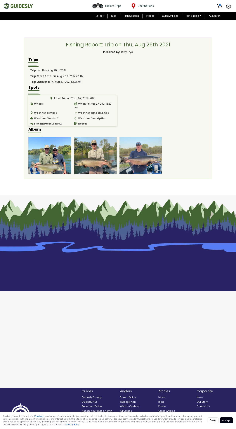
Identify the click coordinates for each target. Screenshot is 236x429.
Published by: (111, 52)
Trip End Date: (40, 82)
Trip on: (35, 70)
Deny (213, 420)
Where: (39, 104)
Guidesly (39, 416)
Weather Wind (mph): (92, 113)
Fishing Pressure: (45, 123)
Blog (113, 15)
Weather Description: (92, 118)
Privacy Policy (72, 424)
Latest (100, 15)
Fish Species (131, 15)
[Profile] (228, 6)
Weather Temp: (44, 113)
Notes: (82, 123)
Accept (226, 420)
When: (82, 104)
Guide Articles (170, 15)
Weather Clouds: (45, 118)
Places (150, 15)
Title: (57, 98)
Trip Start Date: (41, 76)
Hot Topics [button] (192, 15)
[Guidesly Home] (18, 6)
